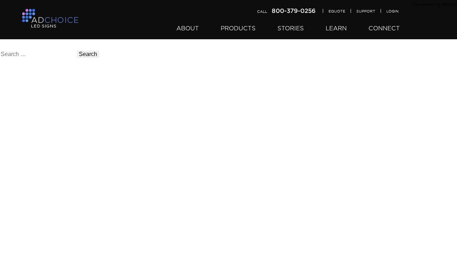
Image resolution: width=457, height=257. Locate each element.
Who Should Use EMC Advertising (43, 148)
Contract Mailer (19, 183)
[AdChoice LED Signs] (50, 19)
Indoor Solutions (20, 120)
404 (5, 80)
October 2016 (17, 254)
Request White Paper (27, 160)
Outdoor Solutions (23, 114)
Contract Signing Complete (34, 194)
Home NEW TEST (23, 97)
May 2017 (12, 220)
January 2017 (17, 243)
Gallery (9, 125)
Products (238, 28)
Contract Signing (21, 188)
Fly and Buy (15, 85)
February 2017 (18, 237)
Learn (336, 28)
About (187, 28)
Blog (6, 171)
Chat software (423, 4)
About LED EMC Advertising (36, 154)
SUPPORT (365, 11)
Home (7, 91)
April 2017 (13, 225)
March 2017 (15, 231)
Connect (384, 28)
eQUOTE (336, 11)
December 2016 (20, 248)
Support (10, 177)
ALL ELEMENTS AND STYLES (40, 200)
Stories (290, 28)
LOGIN (392, 11)
